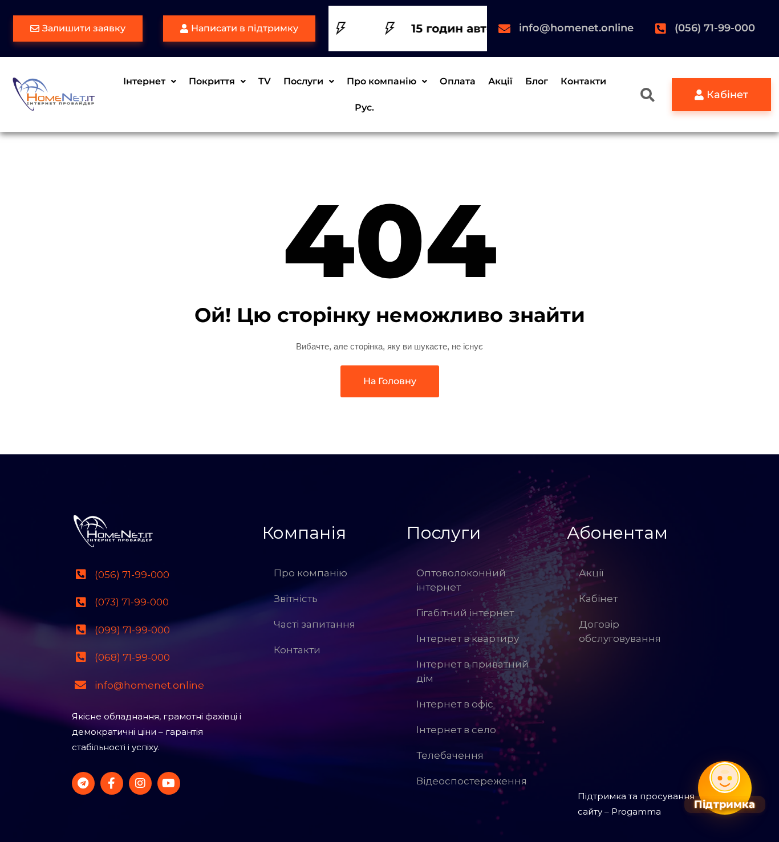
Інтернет (144, 81)
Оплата (458, 81)
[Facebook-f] (111, 783)
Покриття (212, 81)
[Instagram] (140, 783)
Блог (536, 81)
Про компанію (381, 81)
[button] (149, 81)
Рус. (364, 107)
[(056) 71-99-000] (660, 29)
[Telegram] (83, 783)
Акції (500, 81)
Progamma (636, 811)
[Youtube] (168, 783)
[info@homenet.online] (504, 29)
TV (264, 81)
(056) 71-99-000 (715, 28)
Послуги (303, 81)
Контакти (583, 81)
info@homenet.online (576, 28)
